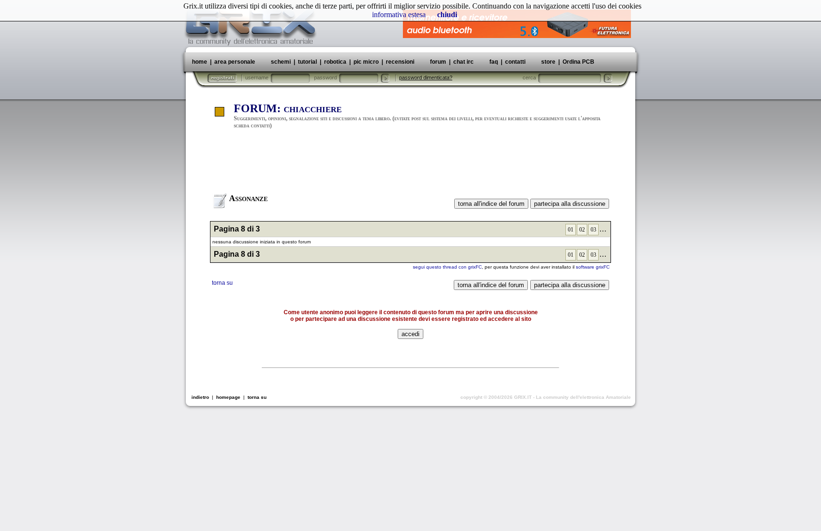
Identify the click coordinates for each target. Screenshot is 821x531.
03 (593, 229)
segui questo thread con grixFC (447, 267)
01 (570, 229)
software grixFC (593, 267)
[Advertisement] (410, 165)
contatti (515, 61)
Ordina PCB (577, 61)
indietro (200, 397)
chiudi (447, 14)
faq (493, 61)
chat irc (463, 61)
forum (438, 61)
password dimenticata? (425, 77)
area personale (234, 61)
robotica (335, 61)
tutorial (307, 61)
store (548, 61)
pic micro (366, 61)
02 (582, 229)
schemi (281, 61)
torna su (222, 283)
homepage (228, 397)
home (199, 61)
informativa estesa (399, 14)
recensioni (400, 61)
